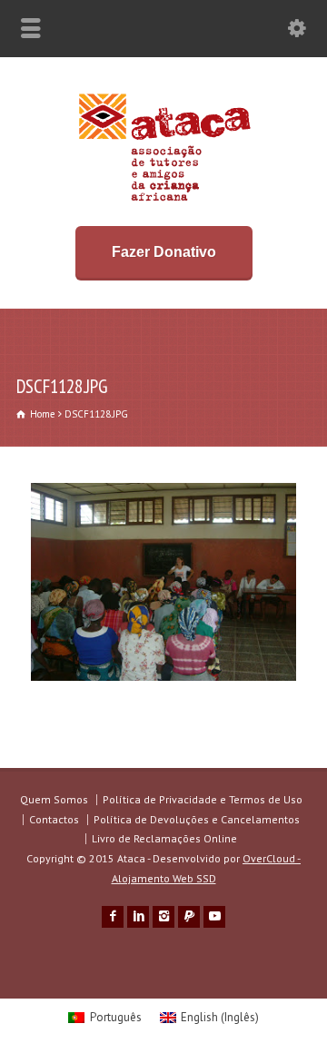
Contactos (54, 819)
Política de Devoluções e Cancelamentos (197, 819)
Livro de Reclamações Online (164, 838)
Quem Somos (54, 799)
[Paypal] (189, 917)
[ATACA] (164, 201)
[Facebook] (113, 917)
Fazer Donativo (164, 252)
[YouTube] (214, 917)
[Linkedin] (138, 917)
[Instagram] (163, 917)
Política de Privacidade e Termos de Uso (202, 799)
